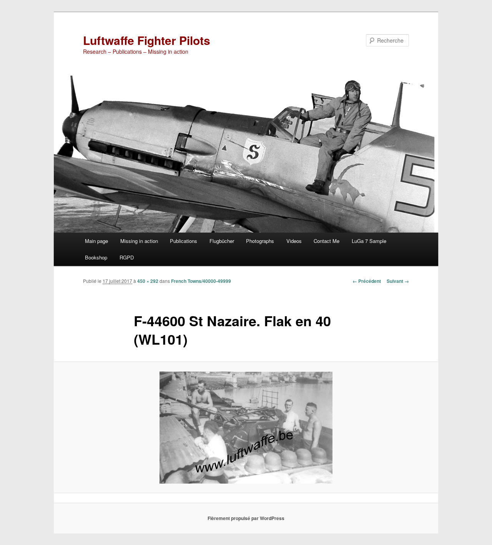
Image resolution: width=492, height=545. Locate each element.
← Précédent (366, 280)
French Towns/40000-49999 (201, 280)
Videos (294, 240)
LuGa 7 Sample (369, 240)
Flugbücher (221, 240)
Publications (183, 240)
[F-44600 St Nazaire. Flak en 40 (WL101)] (246, 428)
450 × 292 (147, 280)
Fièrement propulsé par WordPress (246, 518)
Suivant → (398, 280)
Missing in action (139, 240)
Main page (96, 240)
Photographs (260, 240)
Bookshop (96, 257)
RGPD (127, 257)
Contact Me (326, 240)
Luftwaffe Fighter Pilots (146, 40)
